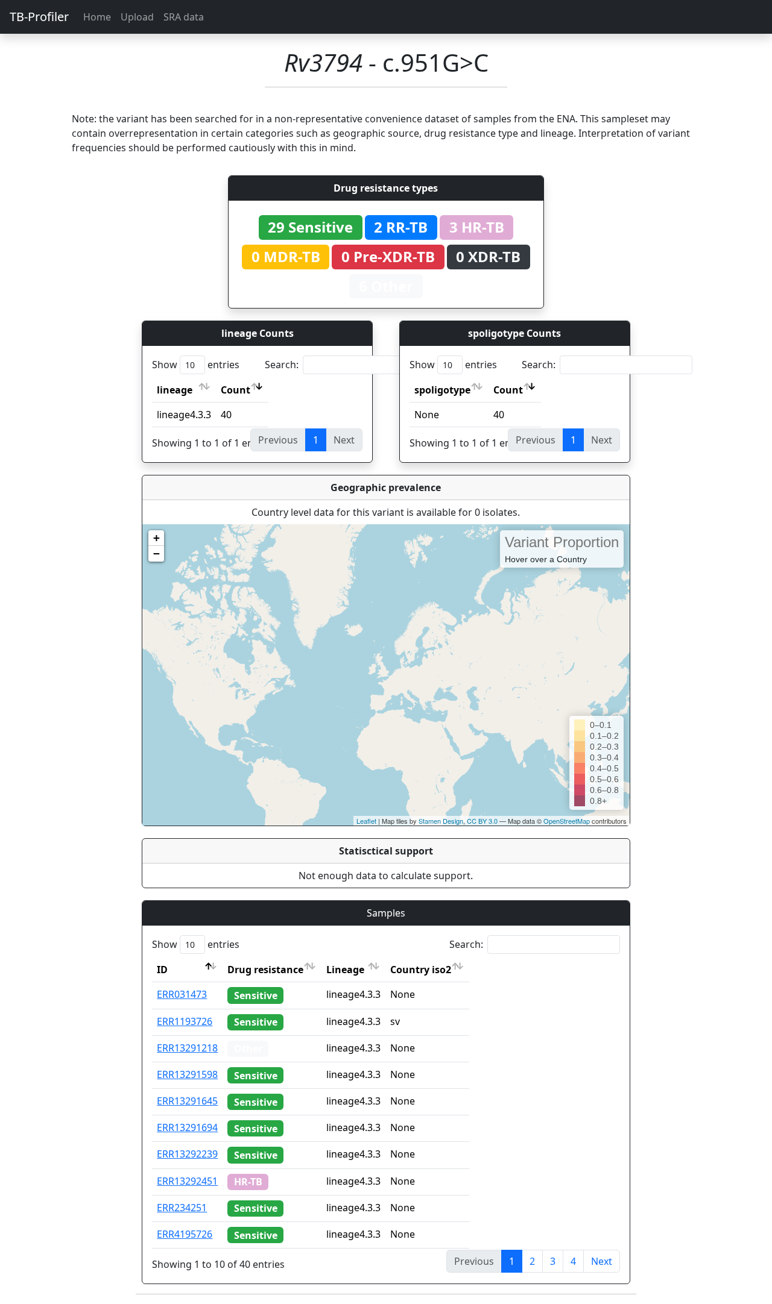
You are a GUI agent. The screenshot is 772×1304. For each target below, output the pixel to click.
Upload (137, 17)
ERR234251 (182, 1207)
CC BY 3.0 (482, 821)
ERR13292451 (187, 1181)
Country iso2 (420, 969)
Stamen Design (441, 821)
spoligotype (442, 390)
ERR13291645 (187, 1101)
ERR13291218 (187, 1048)
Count (235, 390)
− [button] (156, 553)
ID (162, 969)
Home (97, 17)
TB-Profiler (39, 16)
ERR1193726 (184, 1021)
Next (601, 1261)
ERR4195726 (184, 1234)
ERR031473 (182, 994)
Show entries (195, 364)
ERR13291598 (187, 1074)
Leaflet (366, 821)
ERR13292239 (187, 1154)
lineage (174, 390)
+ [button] (156, 537)
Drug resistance (265, 969)
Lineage (345, 969)
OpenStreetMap (566, 821)
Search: (282, 364)
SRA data (183, 17)
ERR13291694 (187, 1127)
